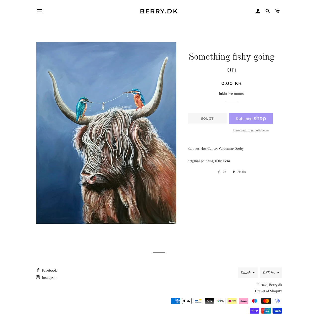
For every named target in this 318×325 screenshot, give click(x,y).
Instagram (49, 277)
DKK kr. (269, 272)
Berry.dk (159, 11)
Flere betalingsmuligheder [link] (251, 130)
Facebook (49, 270)
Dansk (245, 272)
